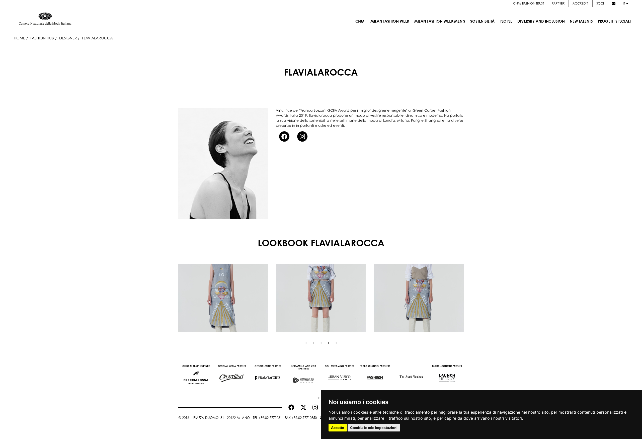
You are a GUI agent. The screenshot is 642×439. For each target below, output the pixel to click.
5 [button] (336, 342)
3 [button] (321, 342)
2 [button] (313, 342)
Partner (558, 3)
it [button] (624, 3)
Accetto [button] (337, 427)
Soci (600, 3)
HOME (19, 38)
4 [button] (328, 342)
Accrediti (581, 3)
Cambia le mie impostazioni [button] (373, 427)
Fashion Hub (42, 38)
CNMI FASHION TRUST (528, 3)
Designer (68, 38)
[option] (223, 298)
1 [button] (305, 342)
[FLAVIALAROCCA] (223, 298)
